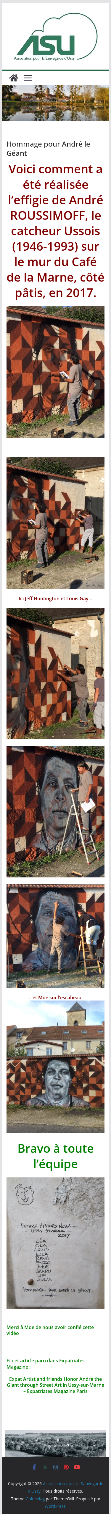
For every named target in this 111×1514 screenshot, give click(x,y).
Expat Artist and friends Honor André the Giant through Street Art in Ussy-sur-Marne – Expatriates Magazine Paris (55, 1385)
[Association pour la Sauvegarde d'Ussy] (14, 78)
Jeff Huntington (41, 598)
